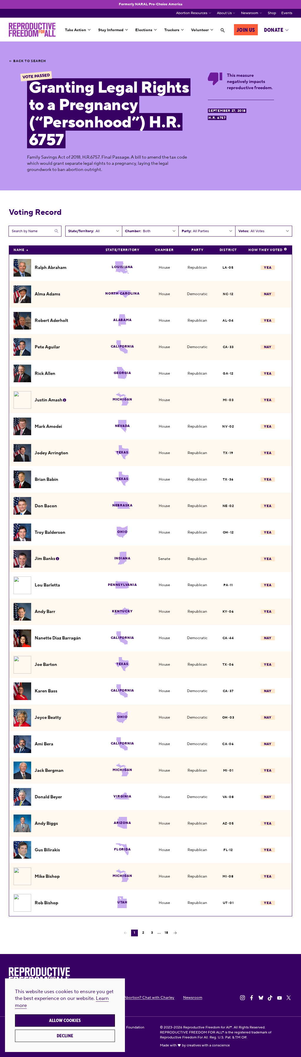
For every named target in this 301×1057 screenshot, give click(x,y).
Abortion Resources (191, 13)
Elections (143, 29)
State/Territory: (81, 231)
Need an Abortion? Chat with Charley (141, 997)
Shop (272, 13)
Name (19, 250)
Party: (186, 231)
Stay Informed (110, 29)
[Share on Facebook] (251, 997)
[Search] (223, 30)
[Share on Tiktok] (270, 997)
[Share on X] (288, 997)
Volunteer (200, 29)
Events (286, 13)
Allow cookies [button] (65, 1020)
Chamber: (133, 231)
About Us (224, 13)
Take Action (75, 29)
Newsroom (249, 13)
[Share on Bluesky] (261, 997)
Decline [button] (65, 1036)
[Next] (175, 933)
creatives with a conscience (208, 1045)
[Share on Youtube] (279, 997)
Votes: (243, 231)
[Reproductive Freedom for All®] (32, 30)
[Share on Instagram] (242, 997)
